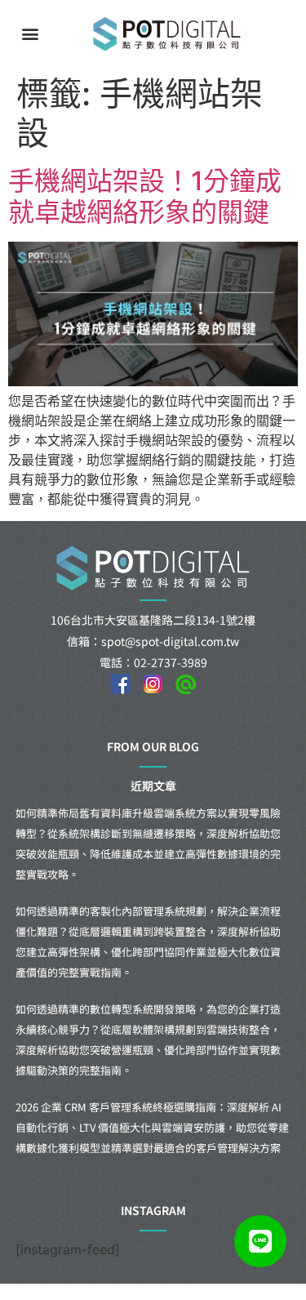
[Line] (260, 1241)
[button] (29, 33)
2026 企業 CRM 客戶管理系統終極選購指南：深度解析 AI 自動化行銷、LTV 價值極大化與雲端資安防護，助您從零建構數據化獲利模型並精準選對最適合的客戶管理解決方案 (152, 1127)
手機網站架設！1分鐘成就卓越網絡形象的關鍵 (145, 196)
